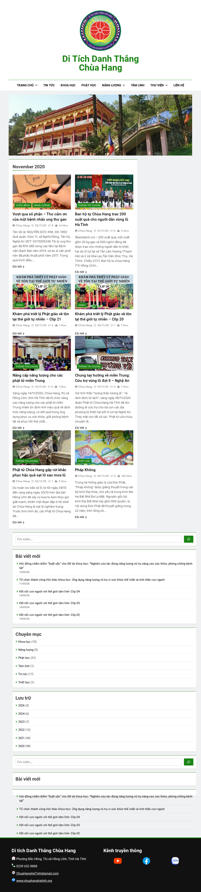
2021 (21, 738)
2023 (21, 722)
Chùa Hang (23, 225)
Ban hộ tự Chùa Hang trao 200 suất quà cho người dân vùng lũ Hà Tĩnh (101, 219)
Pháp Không (85, 470)
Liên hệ (179, 85)
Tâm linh (137, 85)
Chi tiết (17, 267)
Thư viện (157, 85)
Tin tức (49, 85)
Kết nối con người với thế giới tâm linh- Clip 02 (49, 615)
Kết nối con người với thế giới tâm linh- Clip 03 (49, 603)
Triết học (24, 682)
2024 (21, 713)
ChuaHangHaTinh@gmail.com (37, 873)
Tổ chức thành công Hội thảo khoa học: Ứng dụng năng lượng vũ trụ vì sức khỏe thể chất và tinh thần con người (92, 580)
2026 (21, 705)
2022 (21, 730)
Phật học (88, 85)
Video (19, 305)
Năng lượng (111, 85)
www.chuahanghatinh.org (34, 881)
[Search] (188, 539)
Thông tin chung (89, 205)
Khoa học (68, 85)
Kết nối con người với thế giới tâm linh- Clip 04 (49, 591)
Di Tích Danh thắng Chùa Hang (100, 63)
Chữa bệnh (23, 205)
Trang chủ (25, 85)
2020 (21, 746)
